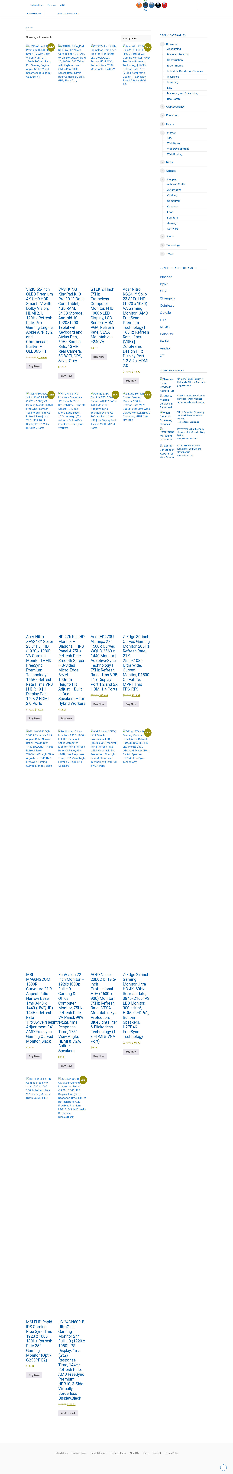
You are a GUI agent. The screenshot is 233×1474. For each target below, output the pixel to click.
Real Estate (174, 98)
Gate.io (165, 313)
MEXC (165, 327)
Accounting (174, 48)
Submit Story (37, 4)
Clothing (172, 195)
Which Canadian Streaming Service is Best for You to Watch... (190, 415)
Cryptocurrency (175, 106)
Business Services (178, 54)
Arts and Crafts (176, 184)
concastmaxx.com (185, 455)
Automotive (174, 189)
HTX (163, 320)
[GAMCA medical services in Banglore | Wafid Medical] (167, 401)
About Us (134, 1453)
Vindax (165, 348)
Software (172, 228)
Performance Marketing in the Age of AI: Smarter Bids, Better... (191, 432)
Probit (164, 341)
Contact (157, 1453)
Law (169, 87)
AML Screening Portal (69, 13)
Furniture (172, 217)
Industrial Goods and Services (185, 71)
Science (171, 170)
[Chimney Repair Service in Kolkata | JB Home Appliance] (167, 384)
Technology (173, 245)
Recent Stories (98, 1453)
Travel (169, 254)
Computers (174, 201)
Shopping (171, 179)
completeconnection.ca (188, 422)
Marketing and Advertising (182, 93)
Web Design (174, 143)
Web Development (178, 148)
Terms (146, 1453)
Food (170, 212)
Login (188, 5)
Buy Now (34, 366)
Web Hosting (174, 154)
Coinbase (167, 305)
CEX (163, 291)
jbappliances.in (184, 385)
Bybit (164, 284)
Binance (166, 277)
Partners (52, 4)
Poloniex (166, 334)
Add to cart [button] (68, 1413)
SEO (169, 137)
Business (171, 44)
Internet (171, 132)
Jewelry (172, 223)
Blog (62, 4)
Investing (172, 82)
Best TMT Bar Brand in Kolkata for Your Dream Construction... (189, 448)
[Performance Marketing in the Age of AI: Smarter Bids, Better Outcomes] (167, 434)
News (169, 162)
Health (170, 124)
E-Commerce (175, 65)
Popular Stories (79, 1453)
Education (172, 115)
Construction (175, 60)
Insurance (173, 76)
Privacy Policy (171, 1453)
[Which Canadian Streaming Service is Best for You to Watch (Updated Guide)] (167, 418)
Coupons (172, 206)
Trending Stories (117, 1453)
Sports (170, 236)
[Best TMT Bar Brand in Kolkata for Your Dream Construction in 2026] (167, 451)
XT (162, 356)
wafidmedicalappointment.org (191, 402)
